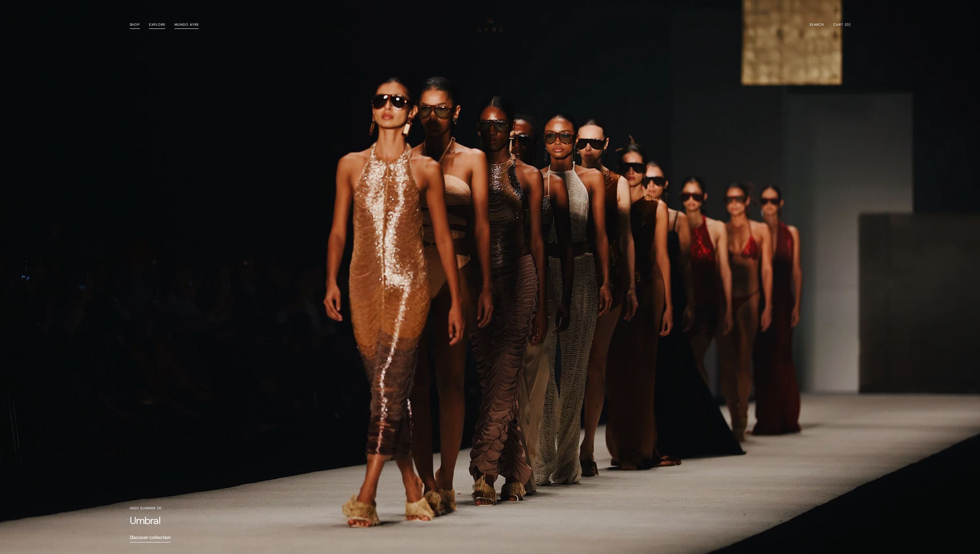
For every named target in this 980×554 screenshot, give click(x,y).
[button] (817, 25)
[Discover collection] (490, 277)
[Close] (962, 484)
